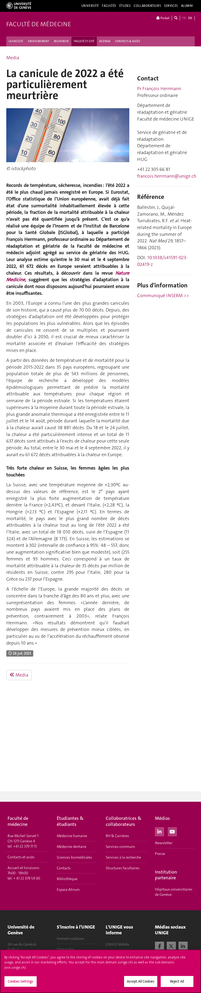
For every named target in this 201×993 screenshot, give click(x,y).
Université (90, 6)
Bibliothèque (67, 878)
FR (184, 18)
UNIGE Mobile (117, 944)
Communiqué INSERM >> (163, 295)
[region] (100, 971)
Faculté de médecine (38, 24)
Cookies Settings (20, 981)
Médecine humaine (72, 835)
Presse (160, 853)
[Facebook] (159, 945)
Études (125, 6)
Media (12, 57)
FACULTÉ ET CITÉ (84, 41)
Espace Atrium (68, 889)
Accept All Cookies (140, 981)
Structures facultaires (122, 868)
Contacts (64, 868)
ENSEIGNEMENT (38, 41)
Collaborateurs (147, 6)
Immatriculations (70, 938)
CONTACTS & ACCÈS (127, 41)
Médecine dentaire (71, 846)
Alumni (187, 6)
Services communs (120, 846)
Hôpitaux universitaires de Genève (173, 892)
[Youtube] (172, 831)
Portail (164, 18)
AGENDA (104, 41)
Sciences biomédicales (74, 857)
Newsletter (163, 843)
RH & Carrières (117, 835)
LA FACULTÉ (16, 41)
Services (171, 6)
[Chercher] (176, 17)
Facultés (109, 6)
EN (190, 18)
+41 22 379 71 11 (25, 846)
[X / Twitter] (171, 945)
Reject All (177, 981)
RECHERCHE (61, 41)
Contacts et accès (21, 857)
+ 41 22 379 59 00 (26, 878)
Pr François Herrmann (159, 88)
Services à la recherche (123, 857)
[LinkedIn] (159, 831)
